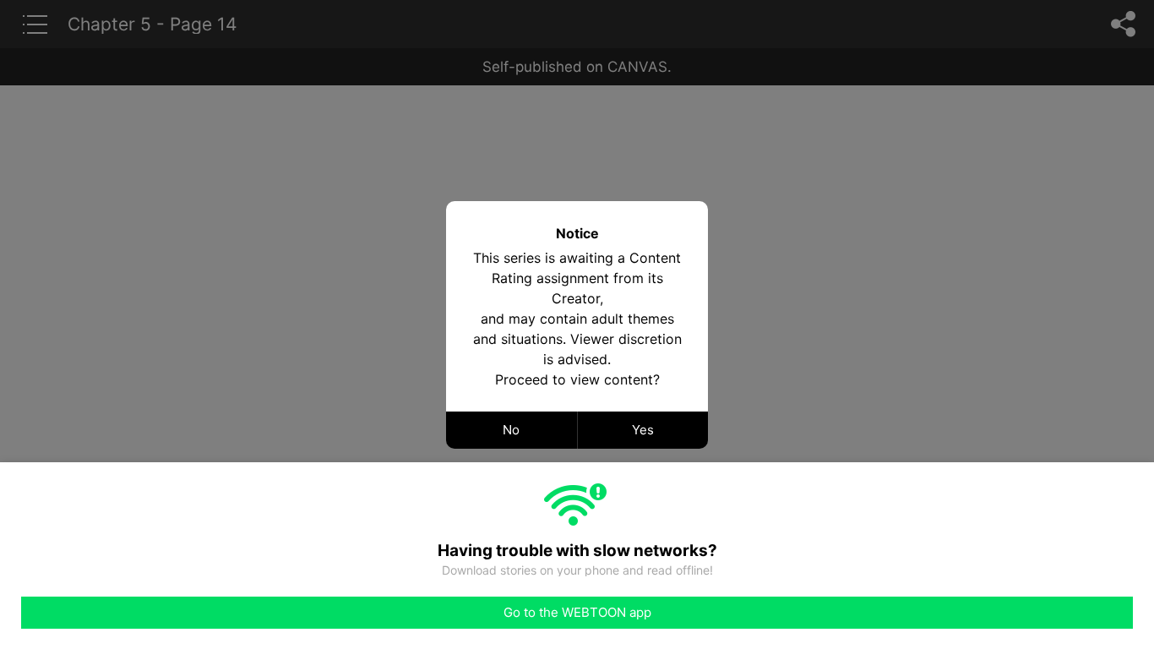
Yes (643, 430)
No (511, 430)
